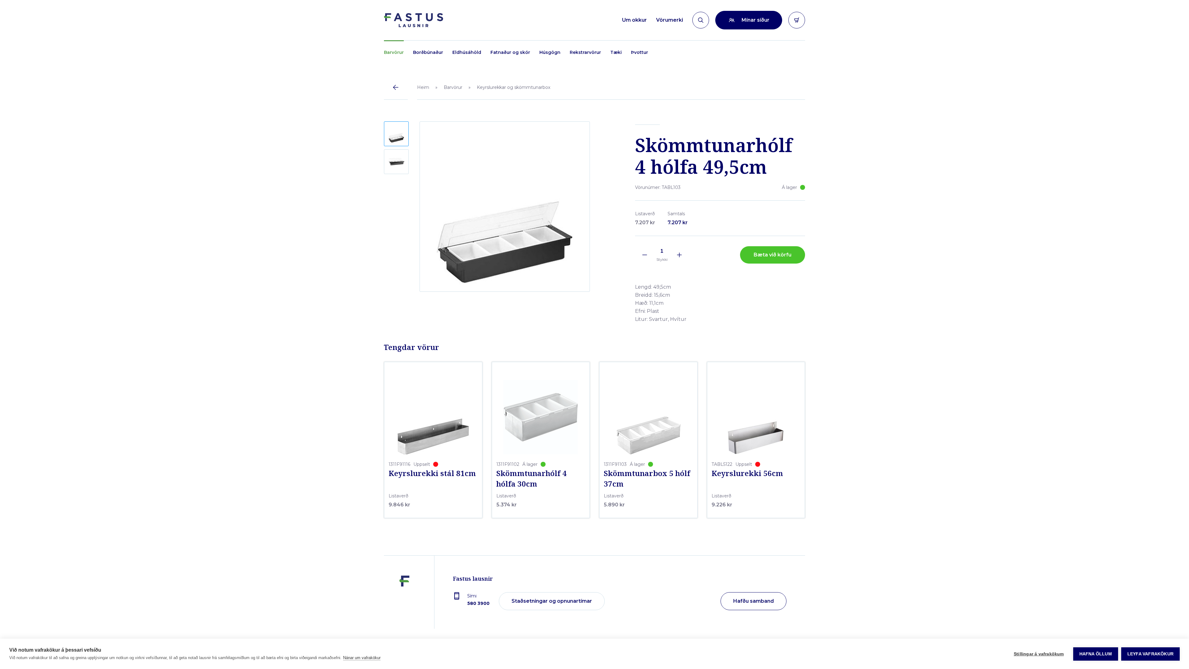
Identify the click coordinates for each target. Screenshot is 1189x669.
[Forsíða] (413, 20)
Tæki (616, 52)
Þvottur (639, 52)
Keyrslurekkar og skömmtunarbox (513, 87)
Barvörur (394, 52)
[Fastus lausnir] (404, 601)
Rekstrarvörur (585, 52)
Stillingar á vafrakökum (1039, 654)
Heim (423, 87)
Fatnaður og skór (510, 52)
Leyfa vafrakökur (1150, 654)
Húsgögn (549, 52)
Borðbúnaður (428, 52)
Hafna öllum (1095, 654)
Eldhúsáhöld (466, 52)
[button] (396, 133)
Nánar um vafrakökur (362, 657)
